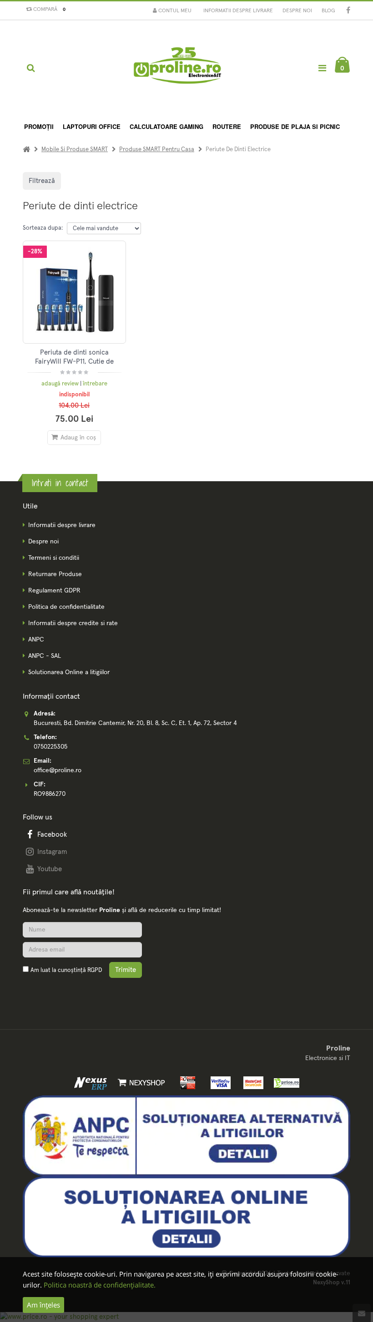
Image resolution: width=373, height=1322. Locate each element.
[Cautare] (30, 68)
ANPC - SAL (44, 656)
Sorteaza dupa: (43, 228)
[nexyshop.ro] (139, 1082)
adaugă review (60, 384)
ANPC (36, 639)
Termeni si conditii (53, 558)
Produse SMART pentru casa (156, 150)
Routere (226, 126)
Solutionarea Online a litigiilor (69, 672)
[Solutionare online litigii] (186, 1216)
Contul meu (174, 11)
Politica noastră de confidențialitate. (100, 1284)
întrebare (95, 384)
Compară (48, 9)
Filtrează (42, 181)
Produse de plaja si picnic (295, 126)
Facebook (52, 834)
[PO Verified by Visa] (218, 1082)
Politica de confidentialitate (66, 607)
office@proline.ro (57, 770)
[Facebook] (348, 11)
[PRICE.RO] (283, 1082)
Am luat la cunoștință (66, 970)
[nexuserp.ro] (92, 1082)
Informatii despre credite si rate (73, 623)
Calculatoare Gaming (166, 126)
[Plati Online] (185, 1082)
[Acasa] (26, 150)
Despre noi (297, 11)
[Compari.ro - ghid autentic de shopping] (66, 991)
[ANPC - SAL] (186, 1135)
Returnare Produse (55, 574)
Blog (328, 11)
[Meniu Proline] (322, 68)
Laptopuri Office (92, 126)
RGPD (94, 970)
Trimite (125, 970)
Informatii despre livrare (238, 11)
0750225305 (50, 747)
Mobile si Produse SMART (74, 150)
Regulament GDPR (54, 590)
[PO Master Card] (251, 1082)
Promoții (39, 126)
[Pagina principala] (177, 68)
